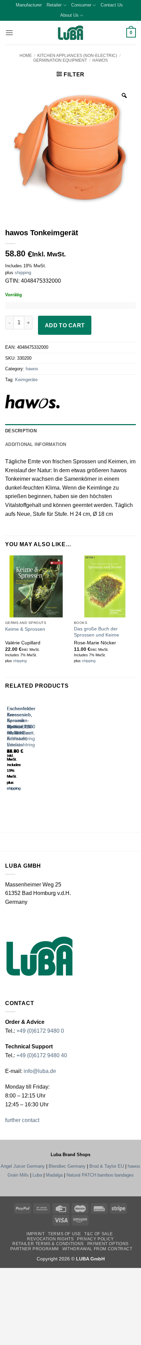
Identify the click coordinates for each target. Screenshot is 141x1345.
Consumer (81, 5)
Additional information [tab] (35, 444)
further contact (22, 1120)
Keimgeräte (26, 379)
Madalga (54, 1175)
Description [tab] (21, 430)
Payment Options (108, 1243)
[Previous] (8, 750)
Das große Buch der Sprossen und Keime (96, 632)
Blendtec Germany (67, 1166)
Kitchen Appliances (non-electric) (77, 55)
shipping (23, 272)
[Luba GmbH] (39, 956)
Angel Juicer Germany (23, 1166)
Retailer (54, 5)
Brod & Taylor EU (106, 1166)
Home (26, 55)
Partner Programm (34, 1248)
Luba (37, 1175)
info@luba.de (39, 1071)
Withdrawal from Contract (97, 1248)
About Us (69, 15)
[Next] (27, 750)
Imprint (35, 1233)
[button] (9, 32)
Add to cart (65, 325)
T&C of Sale (98, 1233)
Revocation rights (50, 1239)
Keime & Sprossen (25, 629)
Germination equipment (60, 60)
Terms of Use (64, 1233)
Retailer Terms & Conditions (48, 1243)
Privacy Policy (95, 1239)
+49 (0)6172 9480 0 (40, 1031)
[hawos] (44, 401)
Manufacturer (29, 5)
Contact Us (112, 5)
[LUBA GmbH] (70, 33)
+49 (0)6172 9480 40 (41, 1055)
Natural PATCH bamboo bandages (100, 1175)
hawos (100, 60)
